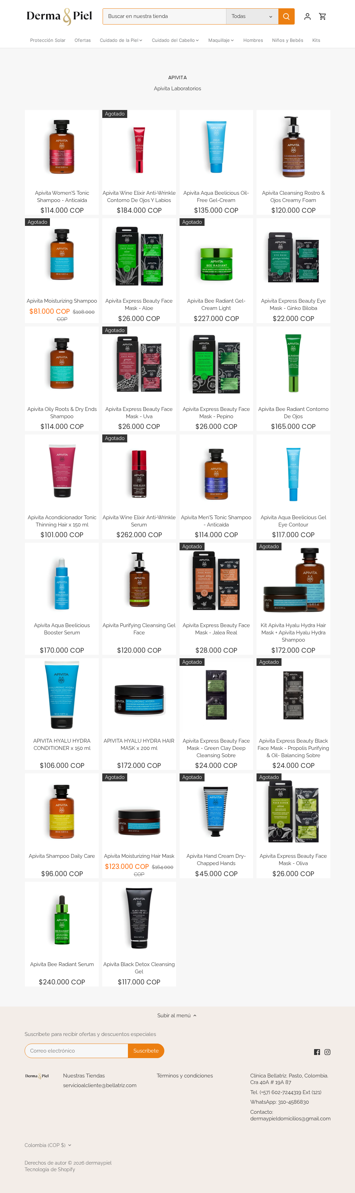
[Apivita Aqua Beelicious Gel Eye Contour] (293, 471)
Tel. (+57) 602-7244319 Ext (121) (285, 1092)
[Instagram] (327, 1051)
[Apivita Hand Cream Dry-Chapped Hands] (216, 810)
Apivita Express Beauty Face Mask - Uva (139, 413)
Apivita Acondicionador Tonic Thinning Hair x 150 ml (62, 521)
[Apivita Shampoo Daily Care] (62, 810)
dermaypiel (99, 1163)
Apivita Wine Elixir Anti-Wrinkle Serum (139, 521)
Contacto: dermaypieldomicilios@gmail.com (290, 1115)
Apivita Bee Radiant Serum (62, 964)
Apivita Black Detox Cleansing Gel (139, 968)
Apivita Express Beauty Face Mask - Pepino (216, 413)
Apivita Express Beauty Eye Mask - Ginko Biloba (293, 304)
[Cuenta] (307, 16)
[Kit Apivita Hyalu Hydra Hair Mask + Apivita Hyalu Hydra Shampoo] (293, 579)
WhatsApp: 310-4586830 (279, 1102)
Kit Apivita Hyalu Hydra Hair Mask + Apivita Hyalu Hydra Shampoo (293, 632)
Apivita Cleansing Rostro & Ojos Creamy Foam (293, 196)
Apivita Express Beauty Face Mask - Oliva (293, 859)
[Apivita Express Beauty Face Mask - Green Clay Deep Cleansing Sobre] (216, 695)
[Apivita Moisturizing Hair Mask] (139, 810)
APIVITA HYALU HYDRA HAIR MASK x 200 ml (139, 744)
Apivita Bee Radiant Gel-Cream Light (216, 304)
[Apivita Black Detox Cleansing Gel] (139, 918)
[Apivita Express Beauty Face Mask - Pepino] (216, 363)
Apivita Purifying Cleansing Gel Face (139, 629)
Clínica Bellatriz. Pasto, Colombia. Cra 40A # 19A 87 (289, 1079)
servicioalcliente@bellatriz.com (100, 1085)
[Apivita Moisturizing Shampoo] (62, 255)
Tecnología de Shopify (50, 1169)
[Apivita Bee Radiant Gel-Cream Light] (216, 255)
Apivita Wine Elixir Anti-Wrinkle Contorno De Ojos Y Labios (139, 196)
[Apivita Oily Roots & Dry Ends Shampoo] (62, 363)
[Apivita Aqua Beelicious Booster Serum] (62, 579)
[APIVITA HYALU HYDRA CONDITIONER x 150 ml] (62, 695)
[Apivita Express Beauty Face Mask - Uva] (139, 363)
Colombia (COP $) (45, 1145)
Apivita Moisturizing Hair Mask (139, 856)
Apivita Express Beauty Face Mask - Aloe (139, 304)
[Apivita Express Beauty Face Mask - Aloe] (139, 255)
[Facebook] (317, 1051)
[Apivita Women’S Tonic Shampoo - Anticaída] (62, 147)
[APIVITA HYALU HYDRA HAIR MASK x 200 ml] (139, 695)
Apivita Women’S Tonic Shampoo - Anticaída (62, 196)
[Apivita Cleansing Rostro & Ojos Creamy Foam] (293, 147)
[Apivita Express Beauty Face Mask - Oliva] (293, 810)
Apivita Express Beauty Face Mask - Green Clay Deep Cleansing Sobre (216, 748)
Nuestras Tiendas (84, 1076)
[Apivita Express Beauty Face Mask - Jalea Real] (216, 579)
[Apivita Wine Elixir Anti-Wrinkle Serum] (139, 471)
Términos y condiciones (185, 1076)
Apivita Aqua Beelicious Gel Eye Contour (293, 521)
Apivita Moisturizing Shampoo (62, 301)
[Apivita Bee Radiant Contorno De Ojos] (293, 363)
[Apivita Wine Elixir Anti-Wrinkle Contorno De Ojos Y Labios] (139, 147)
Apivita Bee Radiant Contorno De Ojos (293, 413)
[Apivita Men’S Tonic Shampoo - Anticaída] (216, 471)
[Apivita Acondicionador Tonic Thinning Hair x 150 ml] (62, 471)
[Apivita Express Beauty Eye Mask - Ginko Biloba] (293, 255)
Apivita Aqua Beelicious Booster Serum (62, 629)
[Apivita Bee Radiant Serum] (62, 918)
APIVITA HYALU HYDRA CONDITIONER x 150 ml (61, 744)
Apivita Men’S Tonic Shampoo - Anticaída (216, 521)
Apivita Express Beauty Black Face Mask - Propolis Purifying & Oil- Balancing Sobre (293, 748)
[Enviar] (286, 16)
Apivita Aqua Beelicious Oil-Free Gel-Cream (216, 196)
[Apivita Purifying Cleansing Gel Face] (139, 579)
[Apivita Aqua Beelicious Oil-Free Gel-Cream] (216, 147)
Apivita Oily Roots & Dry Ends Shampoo (62, 413)
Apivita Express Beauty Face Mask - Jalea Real (216, 629)
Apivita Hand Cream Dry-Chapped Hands (216, 859)
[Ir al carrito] (323, 16)
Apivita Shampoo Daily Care (62, 856)
